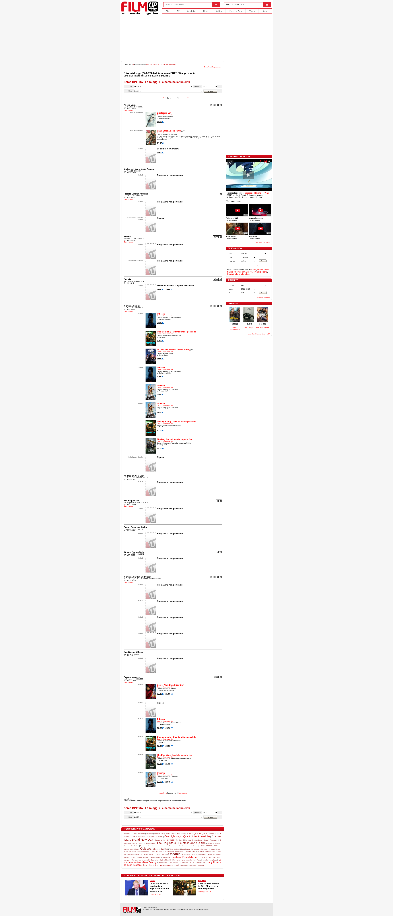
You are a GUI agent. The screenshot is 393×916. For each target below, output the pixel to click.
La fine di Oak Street (208, 846)
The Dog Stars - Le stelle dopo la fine (174, 439)
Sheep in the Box (160, 849)
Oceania (161, 385)
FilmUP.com (128, 64)
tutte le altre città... (242, 274)
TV (178, 11)
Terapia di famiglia (213, 843)
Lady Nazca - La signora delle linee (194, 849)
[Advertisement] (196, 38)
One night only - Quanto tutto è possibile (176, 332)
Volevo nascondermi (235, 328)
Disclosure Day (164, 113)
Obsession (154, 860)
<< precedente (161, 98)
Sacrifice (157, 833)
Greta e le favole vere (132, 851)
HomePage (207, 67)
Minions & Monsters (204, 851)
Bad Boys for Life (262, 328)
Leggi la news (155, 894)
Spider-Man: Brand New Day (170, 685)
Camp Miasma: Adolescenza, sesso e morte (180, 851)
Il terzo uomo (162, 862)
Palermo (237, 272)
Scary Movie (192, 865)
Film (167, 11)
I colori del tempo (157, 851)
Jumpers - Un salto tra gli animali (136, 860)
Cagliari (230, 274)
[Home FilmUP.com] (139, 14)
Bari (243, 272)
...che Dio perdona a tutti (210, 857)
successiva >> (184, 98)
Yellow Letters (155, 857)
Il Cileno (157, 854)
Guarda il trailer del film (165, 115)
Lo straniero (184, 862)
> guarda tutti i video (263, 242)
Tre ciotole (166, 857)
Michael (211, 833)
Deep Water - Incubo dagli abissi (173, 833)
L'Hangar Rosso (214, 849)
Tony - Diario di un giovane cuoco (158, 865)
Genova (249, 272)
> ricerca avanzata (263, 266)
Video (252, 11)
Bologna (263, 272)
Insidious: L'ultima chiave (144, 854)
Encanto (127, 833)
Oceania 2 (128, 846)
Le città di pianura (180, 865)
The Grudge (248, 328)
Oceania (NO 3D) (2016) (196, 833)
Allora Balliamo (174, 849)
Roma (253, 270)
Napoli (230, 272)
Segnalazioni (216, 67)
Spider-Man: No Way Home (170, 860)
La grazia (149, 833)
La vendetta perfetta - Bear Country (173, 350)
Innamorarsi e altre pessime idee (152, 846)
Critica (219, 11)
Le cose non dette (138, 833)
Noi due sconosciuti (173, 846)
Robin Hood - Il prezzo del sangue (194, 854)
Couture (170, 840)
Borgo (206, 840)
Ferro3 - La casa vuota (147, 843)
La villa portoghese (210, 860)
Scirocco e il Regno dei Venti (257, 193)
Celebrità (191, 11)
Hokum (164, 854)
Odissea (161, 314)
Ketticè (136, 846)
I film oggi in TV (204, 892)
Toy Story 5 (180, 840)
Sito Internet (128, 110)
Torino (266, 270)
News (205, 11)
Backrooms (145, 851)
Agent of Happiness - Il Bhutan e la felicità (146, 837)
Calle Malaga (173, 862)
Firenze (256, 272)
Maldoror (201, 865)
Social (265, 11)
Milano (260, 270)
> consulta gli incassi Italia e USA (258, 334)
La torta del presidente (193, 840)
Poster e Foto (236, 11)
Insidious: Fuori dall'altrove (185, 857)
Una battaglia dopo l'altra (169, 131)
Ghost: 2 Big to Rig (197, 862)
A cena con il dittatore (190, 846)
